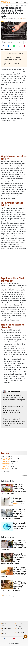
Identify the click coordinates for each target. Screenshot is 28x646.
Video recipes (5, 626)
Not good (13, 468)
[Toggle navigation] (25, 2)
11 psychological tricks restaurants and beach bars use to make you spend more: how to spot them (13, 545)
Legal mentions (20, 632)
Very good (14, 461)
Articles (4, 633)
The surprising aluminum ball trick (13, 57)
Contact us (19, 623)
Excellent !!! (14, 459)
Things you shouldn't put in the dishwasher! (19, 500)
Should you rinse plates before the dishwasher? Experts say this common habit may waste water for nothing (13, 514)
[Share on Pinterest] (25, 46)
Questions (4, 631)
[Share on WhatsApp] (14, 46)
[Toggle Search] (21, 2)
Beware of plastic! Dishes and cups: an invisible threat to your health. (19, 525)
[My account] (17, 2)
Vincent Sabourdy (22, 18)
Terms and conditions (18, 629)
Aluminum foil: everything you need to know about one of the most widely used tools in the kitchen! (13, 489)
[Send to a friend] (20, 42)
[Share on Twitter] (19, 46)
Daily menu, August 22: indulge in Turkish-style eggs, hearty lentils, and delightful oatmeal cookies (14, 585)
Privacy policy (20, 626)
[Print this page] (25, 42)
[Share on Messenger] (9, 46)
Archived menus (6, 628)
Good (12, 464)
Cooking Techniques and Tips (12, 596)
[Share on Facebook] (3, 46)
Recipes (4, 623)
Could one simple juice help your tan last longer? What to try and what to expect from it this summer (13, 572)
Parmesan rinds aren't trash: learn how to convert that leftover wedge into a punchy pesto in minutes (13, 558)
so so (12, 466)
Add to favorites (9, 42)
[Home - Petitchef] (2, 5)
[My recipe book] (13, 2)
